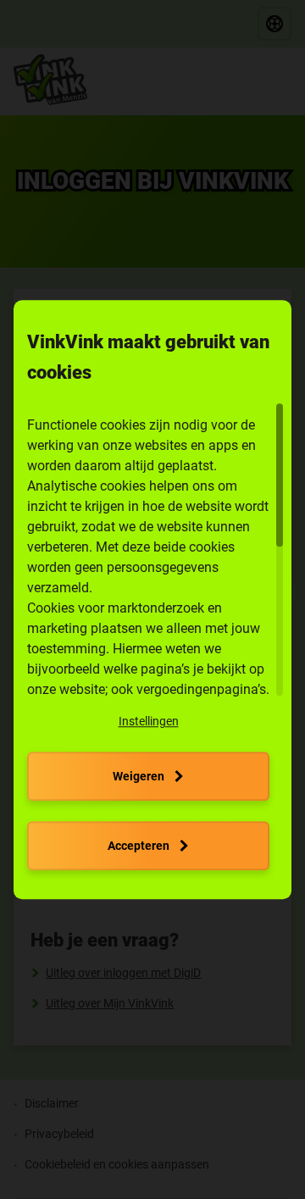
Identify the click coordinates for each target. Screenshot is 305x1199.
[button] (149, 721)
